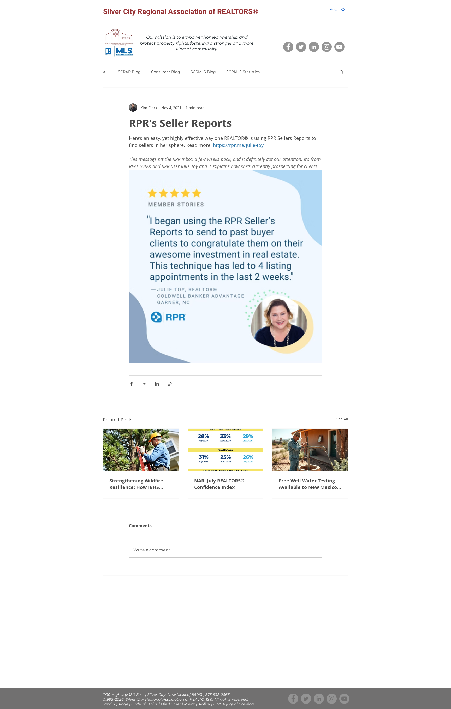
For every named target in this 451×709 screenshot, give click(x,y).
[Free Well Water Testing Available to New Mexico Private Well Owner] (310, 450)
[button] (341, 72)
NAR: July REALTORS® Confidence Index (219, 484)
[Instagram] (327, 47)
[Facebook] (288, 47)
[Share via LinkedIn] (157, 384)
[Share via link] (169, 384)
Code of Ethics (144, 704)
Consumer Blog (165, 71)
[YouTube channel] (339, 47)
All (105, 71)
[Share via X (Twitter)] (144, 384)
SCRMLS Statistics (243, 71)
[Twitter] (301, 47)
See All (342, 418)
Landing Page (115, 704)
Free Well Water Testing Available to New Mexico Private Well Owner (308, 484)
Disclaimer (171, 704)
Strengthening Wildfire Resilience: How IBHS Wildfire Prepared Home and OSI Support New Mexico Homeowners (137, 484)
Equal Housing (240, 704)
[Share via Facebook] (131, 384)
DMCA (219, 704)
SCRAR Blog (129, 71)
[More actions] (319, 107)
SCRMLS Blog (203, 71)
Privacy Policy (197, 704)
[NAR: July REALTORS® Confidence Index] (225, 450)
